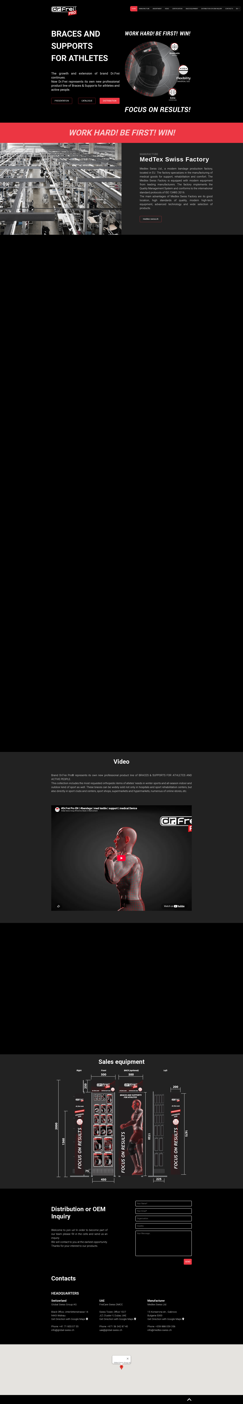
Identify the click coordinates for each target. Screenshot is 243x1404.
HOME (134, 9)
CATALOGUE (87, 101)
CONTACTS (229, 9)
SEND (187, 1261)
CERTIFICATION (177, 9)
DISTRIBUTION (109, 101)
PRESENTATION (62, 101)
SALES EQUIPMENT (192, 9)
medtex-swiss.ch (150, 219)
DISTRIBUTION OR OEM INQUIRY (211, 9)
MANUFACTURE (144, 9)
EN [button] (237, 9)
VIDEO (167, 9)
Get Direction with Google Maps (68, 1319)
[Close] (128, 1359)
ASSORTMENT (157, 9)
